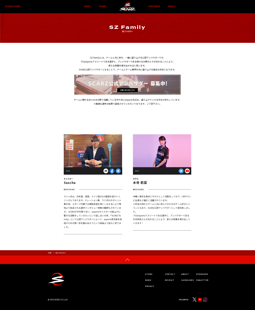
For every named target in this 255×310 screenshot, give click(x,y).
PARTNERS (154, 6)
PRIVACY (149, 286)
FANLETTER (202, 280)
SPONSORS (202, 274)
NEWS (87, 6)
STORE (148, 274)
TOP (49, 253)
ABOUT (172, 6)
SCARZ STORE (12, 6)
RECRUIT (169, 280)
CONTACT (170, 274)
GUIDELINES (187, 280)
